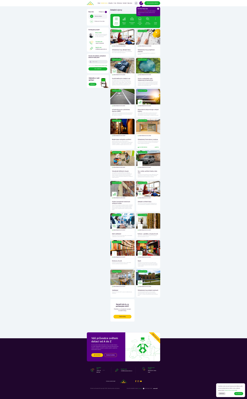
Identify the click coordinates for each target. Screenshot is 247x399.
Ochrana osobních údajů (110, 381)
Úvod (99, 3)
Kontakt (125, 3)
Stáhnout (92, 84)
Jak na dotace (97, 355)
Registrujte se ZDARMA (142, 11)
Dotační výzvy (104, 3)
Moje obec (129, 3)
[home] (92, 3)
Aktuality (110, 3)
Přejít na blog (122, 316)
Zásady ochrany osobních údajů (101, 65)
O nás (115, 3)
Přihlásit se (101, 12)
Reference (119, 3)
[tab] (124, 21)
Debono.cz (140, 388)
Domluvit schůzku (110, 355)
